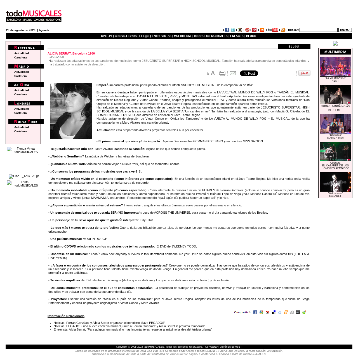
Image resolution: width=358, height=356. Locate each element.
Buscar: (293, 29)
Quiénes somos (230, 346)
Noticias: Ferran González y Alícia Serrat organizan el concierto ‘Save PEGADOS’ (109, 322)
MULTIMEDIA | (183, 35)
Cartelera (20, 57)
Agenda (44, 30)
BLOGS (251, 35)
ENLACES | (237, 35)
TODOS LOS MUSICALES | (211, 35)
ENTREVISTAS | (162, 35)
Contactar (211, 346)
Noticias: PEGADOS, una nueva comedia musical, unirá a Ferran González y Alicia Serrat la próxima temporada (129, 326)
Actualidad (21, 53)
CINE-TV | (108, 35)
